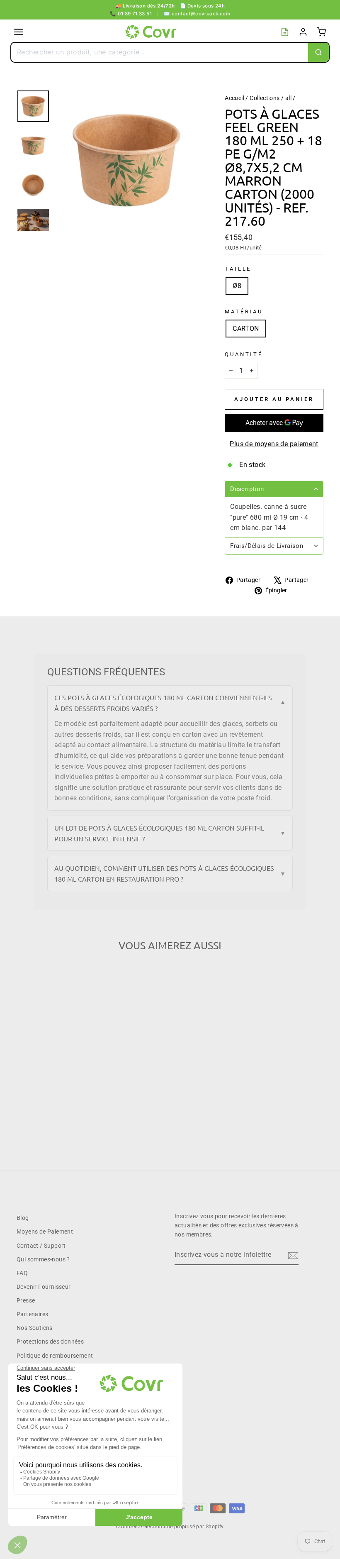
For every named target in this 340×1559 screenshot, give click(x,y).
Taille (238, 269)
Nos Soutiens (35, 1327)
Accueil (234, 98)
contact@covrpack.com (197, 14)
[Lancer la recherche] (318, 52)
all (288, 98)
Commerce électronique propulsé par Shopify (170, 1527)
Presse (26, 1300)
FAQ (22, 1273)
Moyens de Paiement (45, 1231)
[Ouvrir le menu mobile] (18, 32)
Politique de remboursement (55, 1355)
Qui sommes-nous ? (43, 1259)
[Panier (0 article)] (321, 32)
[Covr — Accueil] (152, 32)
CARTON (246, 328)
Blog (23, 1217)
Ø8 (237, 286)
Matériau (244, 311)
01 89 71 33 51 (131, 14)
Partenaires (32, 1314)
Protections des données (50, 1341)
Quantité (244, 354)
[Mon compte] (303, 32)
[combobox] (159, 52)
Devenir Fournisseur (44, 1286)
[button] (274, 489)
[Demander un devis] (285, 32)
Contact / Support (41, 1245)
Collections (264, 98)
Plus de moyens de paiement (274, 444)
